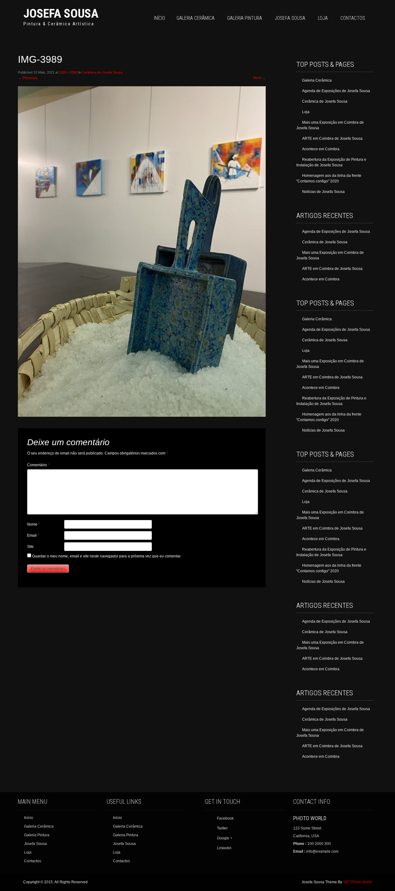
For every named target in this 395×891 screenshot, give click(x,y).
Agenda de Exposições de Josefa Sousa (336, 91)
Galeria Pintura (244, 18)
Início (159, 18)
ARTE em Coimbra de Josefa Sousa (332, 138)
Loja (323, 18)
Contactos (352, 18)
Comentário (38, 465)
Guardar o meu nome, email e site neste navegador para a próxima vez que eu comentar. (106, 556)
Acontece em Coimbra (320, 149)
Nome (33, 524)
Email (33, 535)
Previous (27, 78)
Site (30, 546)
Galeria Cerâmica (195, 18)
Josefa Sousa (60, 13)
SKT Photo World (357, 882)
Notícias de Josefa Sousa (323, 192)
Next (259, 78)
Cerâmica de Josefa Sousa (102, 72)
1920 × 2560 (68, 72)
